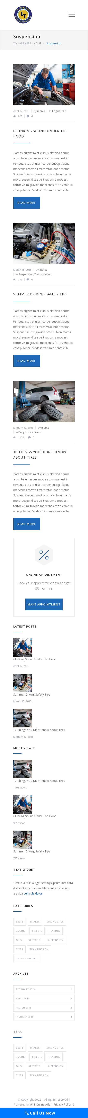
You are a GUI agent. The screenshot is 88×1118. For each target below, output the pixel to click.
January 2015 (44, 1016)
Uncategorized (26, 958)
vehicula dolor (33, 893)
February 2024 (44, 989)
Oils (64, 111)
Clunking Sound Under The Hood (34, 659)
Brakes (35, 921)
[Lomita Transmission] (41, 14)
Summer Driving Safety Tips (40, 294)
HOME (37, 43)
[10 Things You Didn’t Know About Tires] (44, 401)
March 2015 (44, 1007)
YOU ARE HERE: (22, 43)
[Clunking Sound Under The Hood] (44, 84)
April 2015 (44, 998)
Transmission (43, 274)
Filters (37, 432)
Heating (54, 930)
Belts (20, 921)
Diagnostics (25, 432)
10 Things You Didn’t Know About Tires (39, 730)
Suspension (25, 274)
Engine (56, 111)
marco (41, 111)
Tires (19, 949)
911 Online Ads (40, 1104)
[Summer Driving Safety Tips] (44, 243)
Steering (34, 940)
